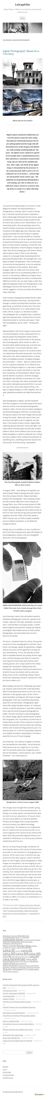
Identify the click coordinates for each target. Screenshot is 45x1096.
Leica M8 (15, 957)
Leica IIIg (27, 947)
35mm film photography (10, 936)
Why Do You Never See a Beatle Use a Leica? (18, 1029)
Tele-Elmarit (22, 967)
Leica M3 (9, 953)
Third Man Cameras (33, 967)
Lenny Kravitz (8, 961)
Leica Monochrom (23, 957)
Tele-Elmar (13, 967)
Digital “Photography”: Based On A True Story (21, 52)
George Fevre (7, 913)
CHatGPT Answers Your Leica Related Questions (19, 1007)
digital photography (31, 911)
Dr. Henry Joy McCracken (31, 940)
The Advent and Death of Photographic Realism (19, 1016)
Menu (22, 18)
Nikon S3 (26, 961)
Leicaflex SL (7, 948)
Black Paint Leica (23, 936)
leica (28, 945)
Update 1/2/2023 (8, 999)
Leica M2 (26, 950)
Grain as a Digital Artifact (11, 1021)
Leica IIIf (20, 947)
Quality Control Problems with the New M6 (17, 1041)
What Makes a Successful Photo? (14, 1013)
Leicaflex (34, 946)
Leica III (13, 948)
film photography (14, 942)
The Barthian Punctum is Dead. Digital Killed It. (18, 1024)
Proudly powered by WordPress (13, 1092)
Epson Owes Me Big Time (11, 1038)
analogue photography (16, 911)
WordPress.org (8, 1078)
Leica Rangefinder (14, 959)
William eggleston (13, 971)
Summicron (35, 965)
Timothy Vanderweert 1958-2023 (14, 993)
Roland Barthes (21, 964)
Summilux (6, 967)
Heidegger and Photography (12, 943)
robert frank (9, 963)
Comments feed (8, 1075)
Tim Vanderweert (31, 969)
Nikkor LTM (19, 961)
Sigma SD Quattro (10, 965)
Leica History (14, 908)
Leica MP (34, 956)
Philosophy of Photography (28, 908)
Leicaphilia (22, 4)
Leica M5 (34, 954)
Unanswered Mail (9, 996)
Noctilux (34, 961)
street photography (25, 965)
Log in (5, 1069)
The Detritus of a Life (10, 991)
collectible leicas (13, 939)
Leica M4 (22, 953)
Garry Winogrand (26, 942)
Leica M (9, 950)
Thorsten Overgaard (13, 969)
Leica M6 (7, 956)
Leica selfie (31, 959)
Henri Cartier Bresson (20, 913)
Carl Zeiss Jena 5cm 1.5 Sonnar (16, 937)
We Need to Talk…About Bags (13, 1035)
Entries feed (7, 1072)
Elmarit (5, 942)
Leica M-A (18, 951)
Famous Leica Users (26, 905)
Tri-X (5, 971)
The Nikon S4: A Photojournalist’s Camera (17, 1002)
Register (5, 1067)
